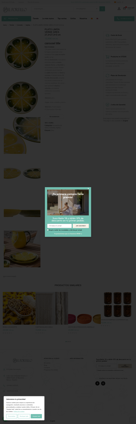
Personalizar (11, 416)
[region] (24, 408)
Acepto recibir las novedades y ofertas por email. (65, 230)
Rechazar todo (24, 416)
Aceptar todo (36, 416)
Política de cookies (19, 411)
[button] (88, 188)
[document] (68, 212)
